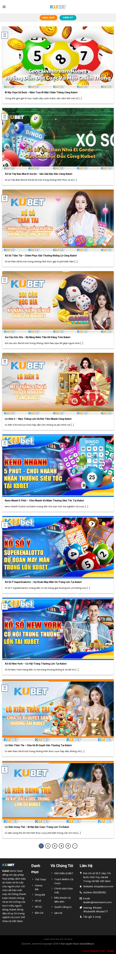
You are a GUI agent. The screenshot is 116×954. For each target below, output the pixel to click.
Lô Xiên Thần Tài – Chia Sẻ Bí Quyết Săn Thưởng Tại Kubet (38, 745)
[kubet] (58, 7)
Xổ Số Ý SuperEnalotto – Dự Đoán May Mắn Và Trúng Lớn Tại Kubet (43, 582)
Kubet (5, 871)
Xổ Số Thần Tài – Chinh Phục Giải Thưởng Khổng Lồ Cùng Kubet (41, 255)
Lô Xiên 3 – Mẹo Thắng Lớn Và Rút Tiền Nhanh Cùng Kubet (38, 418)
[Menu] (4, 6)
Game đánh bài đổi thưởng (58, 939)
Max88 (110, 950)
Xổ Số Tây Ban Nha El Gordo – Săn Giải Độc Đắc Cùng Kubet (38, 174)
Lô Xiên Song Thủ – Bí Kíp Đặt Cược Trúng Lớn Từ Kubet (37, 827)
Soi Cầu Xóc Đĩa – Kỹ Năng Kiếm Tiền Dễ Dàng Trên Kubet (37, 337)
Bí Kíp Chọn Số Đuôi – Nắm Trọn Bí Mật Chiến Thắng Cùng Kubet (41, 92)
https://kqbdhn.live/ (94, 950)
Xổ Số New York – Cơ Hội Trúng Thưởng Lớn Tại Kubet (36, 663)
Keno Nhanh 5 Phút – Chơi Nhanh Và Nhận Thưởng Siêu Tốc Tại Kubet (44, 500)
